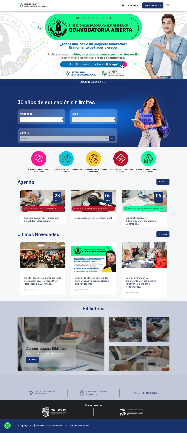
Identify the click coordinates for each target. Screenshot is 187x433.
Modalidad (26, 113)
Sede (75, 113)
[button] (14, 45)
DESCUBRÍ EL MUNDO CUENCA (92, 82)
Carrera (24, 132)
